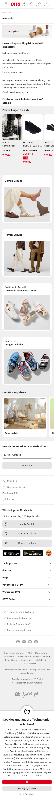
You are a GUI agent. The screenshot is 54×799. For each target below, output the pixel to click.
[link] (49, 553)
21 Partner (24, 730)
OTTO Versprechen (27, 663)
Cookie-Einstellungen (14, 653)
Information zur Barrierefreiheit (33, 656)
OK (27, 782)
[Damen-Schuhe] (27, 199)
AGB (30, 653)
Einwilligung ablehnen (27, 789)
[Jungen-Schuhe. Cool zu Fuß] (27, 361)
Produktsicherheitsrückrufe (18, 660)
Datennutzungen (12, 737)
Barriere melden (27, 543)
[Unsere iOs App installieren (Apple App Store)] (12, 553)
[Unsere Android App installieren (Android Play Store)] (33, 553)
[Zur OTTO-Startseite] (15, 4)
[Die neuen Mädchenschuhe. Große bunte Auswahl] (27, 307)
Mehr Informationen (27, 794)
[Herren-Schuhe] (27, 253)
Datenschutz (41, 653)
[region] (27, 755)
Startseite (6, 13)
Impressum (8, 656)
